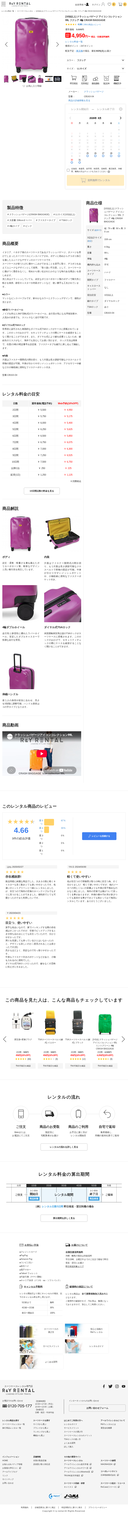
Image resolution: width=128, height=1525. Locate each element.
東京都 (79, 51)
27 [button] (103, 153)
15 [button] (119, 140)
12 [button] (95, 140)
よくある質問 (69, 1443)
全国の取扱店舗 (39, 1460)
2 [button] (71, 133)
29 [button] (119, 153)
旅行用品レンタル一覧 (11, 1428)
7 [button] (111, 133)
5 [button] (95, 133)
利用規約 (24, 1507)
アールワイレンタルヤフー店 (76, 1468)
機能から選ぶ (38, 1435)
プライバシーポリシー (97, 1507)
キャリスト (68, 1487)
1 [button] (118, 127)
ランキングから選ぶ (41, 1432)
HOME (5, 1460)
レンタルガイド (70, 1424)
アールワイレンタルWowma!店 (77, 1472)
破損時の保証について (81, 1286)
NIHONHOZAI (106, 1464)
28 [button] (111, 153)
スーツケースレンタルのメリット (78, 1435)
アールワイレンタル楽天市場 (76, 1464)
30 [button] (72, 160)
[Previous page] (70, 118)
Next (57, 44)
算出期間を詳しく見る (64, 1218)
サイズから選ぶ (39, 1424)
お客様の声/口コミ (10, 1468)
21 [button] (111, 147)
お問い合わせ (8, 1483)
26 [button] (95, 153)
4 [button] (87, 133)
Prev (6, 44)
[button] (55, 1497)
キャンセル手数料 (33, 1286)
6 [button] (103, 133)
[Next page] (121, 118)
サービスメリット (71, 1428)
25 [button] (87, 153)
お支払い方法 (32, 1245)
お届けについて (79, 1245)
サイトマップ (8, 1479)
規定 (90, 241)
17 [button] (80, 147)
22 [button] (119, 147)
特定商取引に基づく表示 (72, 1507)
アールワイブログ (9, 1472)
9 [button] (71, 140)
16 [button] (72, 147)
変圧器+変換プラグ (23, 1039)
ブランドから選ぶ (40, 1428)
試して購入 (68, 1447)
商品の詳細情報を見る (79, 100)
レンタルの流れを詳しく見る (64, 1147)
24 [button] (80, 153)
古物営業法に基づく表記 (45, 1507)
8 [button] (118, 133)
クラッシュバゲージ (94, 91)
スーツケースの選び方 (73, 1432)
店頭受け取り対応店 (41, 1464)
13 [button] (103, 140)
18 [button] (87, 147)
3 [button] (79, 133)
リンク (5, 1475)
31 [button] (80, 160)
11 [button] (87, 140)
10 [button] (80, 140)
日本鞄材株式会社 (108, 1475)
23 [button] (72, 153)
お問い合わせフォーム (97, 1408)
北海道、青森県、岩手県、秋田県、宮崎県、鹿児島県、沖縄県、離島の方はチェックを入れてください (96, 170)
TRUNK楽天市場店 (72, 1475)
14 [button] (111, 140)
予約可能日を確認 (23, 1066)
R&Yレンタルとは (108, 1424)
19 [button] (95, 147)
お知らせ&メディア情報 (12, 1464)
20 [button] (103, 147)
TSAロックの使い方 (72, 1439)
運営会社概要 (106, 1428)
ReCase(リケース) (108, 1487)
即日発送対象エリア (75, 1266)
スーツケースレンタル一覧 (13, 1424)
